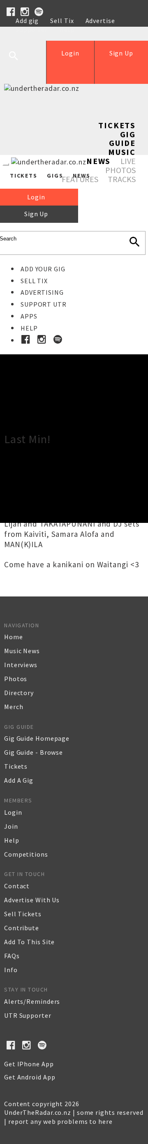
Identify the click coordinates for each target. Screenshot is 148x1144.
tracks (122, 179)
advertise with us (32, 900)
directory (19, 693)
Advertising (42, 292)
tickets (16, 766)
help (11, 840)
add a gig (18, 780)
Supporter (32, 29)
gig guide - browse (33, 752)
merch (13, 707)
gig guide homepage (36, 738)
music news (22, 651)
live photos (120, 166)
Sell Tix (62, 20)
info (11, 970)
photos (15, 679)
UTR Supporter (27, 1015)
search (19, 62)
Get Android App (30, 1077)
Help (66, 29)
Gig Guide (122, 138)
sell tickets (23, 914)
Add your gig (43, 269)
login (13, 812)
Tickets (117, 125)
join (11, 826)
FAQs (12, 956)
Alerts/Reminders (32, 1001)
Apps (29, 316)
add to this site (29, 942)
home (13, 637)
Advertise (100, 20)
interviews (20, 665)
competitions (26, 854)
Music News (111, 156)
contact (17, 886)
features (80, 179)
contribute (21, 928)
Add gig (27, 20)
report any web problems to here (60, 1121)
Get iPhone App (29, 1064)
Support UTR (44, 304)
